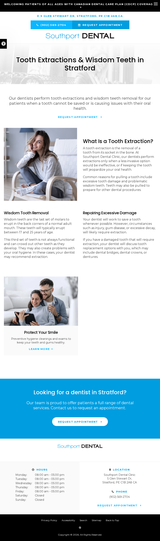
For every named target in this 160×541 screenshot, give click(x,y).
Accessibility (68, 520)
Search (83, 520)
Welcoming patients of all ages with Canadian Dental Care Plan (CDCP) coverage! (80, 4)
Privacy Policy (49, 520)
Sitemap (96, 520)
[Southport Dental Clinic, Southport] (80, 450)
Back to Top (112, 520)
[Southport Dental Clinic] (80, 36)
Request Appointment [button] (103, 24)
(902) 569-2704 (119, 497)
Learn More (39, 348)
